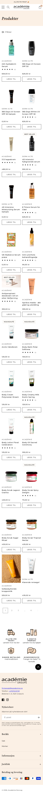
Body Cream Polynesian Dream (10, 396)
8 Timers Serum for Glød (31, 208)
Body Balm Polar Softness (30, 348)
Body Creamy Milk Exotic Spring (30, 396)
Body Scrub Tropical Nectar (31, 539)
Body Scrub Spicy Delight (30, 491)
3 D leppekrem (9, 159)
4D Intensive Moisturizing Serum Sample (11, 209)
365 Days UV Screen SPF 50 (31, 65)
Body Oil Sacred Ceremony (29, 443)
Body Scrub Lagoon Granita (11, 491)
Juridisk (6, 763)
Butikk (5, 734)
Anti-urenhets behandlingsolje (29, 256)
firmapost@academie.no (12, 688)
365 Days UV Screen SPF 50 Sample (11, 113)
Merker (5, 746)
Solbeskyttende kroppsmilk (9, 590)
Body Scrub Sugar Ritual (10, 539)
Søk (3, 741)
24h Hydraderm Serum (9, 65)
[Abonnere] (38, 717)
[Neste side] (37, 610)
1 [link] (5, 610)
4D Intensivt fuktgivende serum (31, 160)
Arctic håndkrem (10, 347)
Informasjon (8, 755)
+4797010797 (14, 691)
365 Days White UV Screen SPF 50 (31, 113)
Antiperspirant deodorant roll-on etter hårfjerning (10, 295)
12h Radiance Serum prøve (11, 256)
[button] (3, 7)
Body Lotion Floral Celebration (10, 443)
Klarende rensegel (30, 582)
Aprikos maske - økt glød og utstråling (31, 304)
